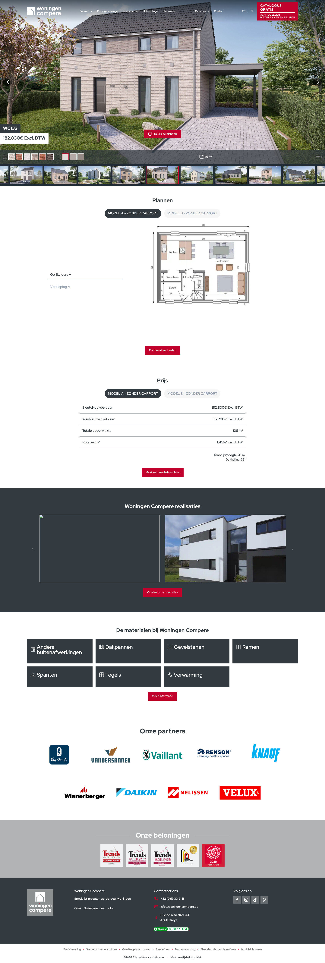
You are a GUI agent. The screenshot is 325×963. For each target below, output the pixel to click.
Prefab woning (72, 949)
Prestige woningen (108, 11)
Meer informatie (162, 696)
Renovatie (169, 11)
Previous (5, 175)
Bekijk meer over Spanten (60, 676)
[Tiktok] (255, 900)
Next (319, 175)
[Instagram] (246, 900)
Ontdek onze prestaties (162, 592)
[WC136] (317, 82)
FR (243, 11)
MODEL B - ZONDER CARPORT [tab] (192, 213)
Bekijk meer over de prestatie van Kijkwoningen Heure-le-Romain (99, 548)
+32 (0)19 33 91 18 (172, 899)
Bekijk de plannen (165, 134)
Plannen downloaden (162, 350)
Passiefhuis (163, 949)
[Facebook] (237, 900)
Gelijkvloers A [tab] (60, 274)
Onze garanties (94, 908)
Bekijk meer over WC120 (60, 175)
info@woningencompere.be (179, 907)
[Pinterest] (264, 900)
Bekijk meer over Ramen (265, 651)
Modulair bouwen (251, 949)
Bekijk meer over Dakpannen (128, 651)
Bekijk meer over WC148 (299, 175)
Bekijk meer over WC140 (231, 175)
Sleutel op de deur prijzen (101, 949)
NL (252, 11)
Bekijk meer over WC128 (128, 175)
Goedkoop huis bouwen (136, 949)
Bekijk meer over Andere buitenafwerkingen (60, 651)
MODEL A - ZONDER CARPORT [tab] (133, 213)
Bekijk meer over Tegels (128, 676)
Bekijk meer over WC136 (197, 175)
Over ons (200, 11)
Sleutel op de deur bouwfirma (218, 949)
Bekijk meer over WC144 (265, 175)
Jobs (109, 908)
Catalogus (277, 11)
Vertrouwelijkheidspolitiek (186, 957)
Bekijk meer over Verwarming (196, 676)
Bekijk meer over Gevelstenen (196, 651)
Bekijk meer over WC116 (26, 175)
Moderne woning (185, 949)
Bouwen (84, 11)
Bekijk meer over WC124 (94, 175)
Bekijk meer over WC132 (162, 175)
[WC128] (7, 82)
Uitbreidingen (151, 11)
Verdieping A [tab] (60, 287)
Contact (218, 11)
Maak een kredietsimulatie (163, 472)
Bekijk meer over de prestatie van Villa (225, 548)
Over (77, 908)
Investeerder (131, 11)
